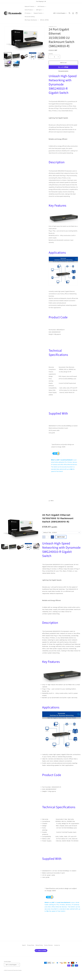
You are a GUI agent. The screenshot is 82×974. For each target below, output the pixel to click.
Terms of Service (48, 945)
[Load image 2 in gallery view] (16, 56)
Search (24, 945)
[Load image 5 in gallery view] (41, 56)
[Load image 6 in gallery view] (8, 64)
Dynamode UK (10, 970)
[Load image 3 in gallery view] (24, 56)
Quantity (51, 53)
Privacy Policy (30, 945)
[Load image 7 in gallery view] (16, 64)
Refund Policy (39, 945)
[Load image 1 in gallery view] (8, 56)
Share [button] (52, 500)
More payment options (63, 70)
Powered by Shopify (17, 970)
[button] (30, 6)
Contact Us (57, 945)
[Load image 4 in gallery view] (32, 56)
